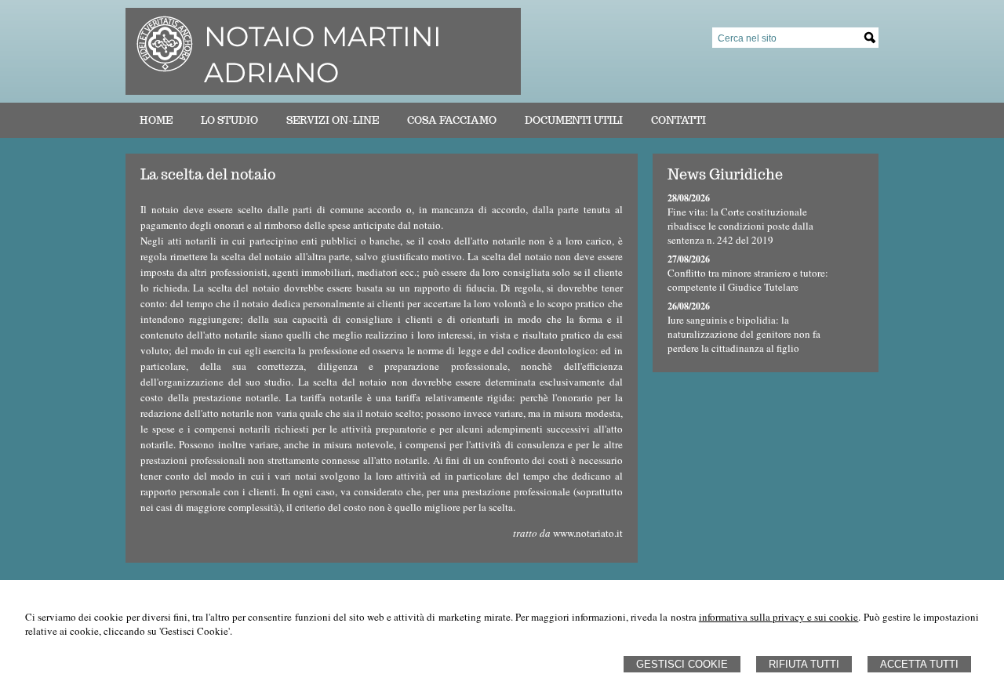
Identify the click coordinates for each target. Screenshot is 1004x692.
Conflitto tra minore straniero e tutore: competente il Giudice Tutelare (748, 280)
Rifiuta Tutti (804, 664)
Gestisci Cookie (682, 664)
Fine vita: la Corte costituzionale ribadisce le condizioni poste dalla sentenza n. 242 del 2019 (740, 226)
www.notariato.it (588, 533)
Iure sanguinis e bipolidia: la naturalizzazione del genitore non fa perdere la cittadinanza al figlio (744, 334)
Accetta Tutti (919, 664)
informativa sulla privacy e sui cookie (779, 617)
